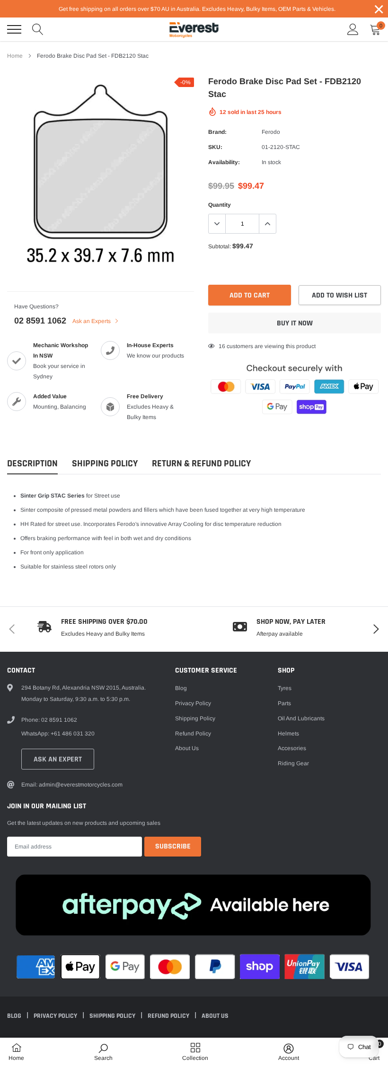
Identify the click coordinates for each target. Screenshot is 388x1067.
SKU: (215, 147)
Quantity (219, 204)
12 (222, 346)
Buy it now (295, 323)
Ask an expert (58, 759)
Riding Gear (293, 763)
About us (187, 748)
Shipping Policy (105, 464)
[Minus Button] (217, 223)
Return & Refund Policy (201, 464)
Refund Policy (193, 733)
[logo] (194, 29)
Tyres (284, 688)
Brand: (217, 132)
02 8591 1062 (40, 320)
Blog (181, 688)
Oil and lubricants (301, 718)
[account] (353, 29)
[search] (38, 29)
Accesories (292, 748)
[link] (103, 1052)
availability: (224, 162)
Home (15, 55)
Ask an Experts (92, 321)
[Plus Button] (267, 223)
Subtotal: (219, 246)
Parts (284, 703)
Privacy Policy (193, 703)
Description (32, 464)
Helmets (288, 733)
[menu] (14, 29)
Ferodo (271, 132)
